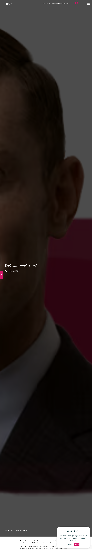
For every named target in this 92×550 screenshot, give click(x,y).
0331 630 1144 (46, 3)
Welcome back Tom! (20, 266)
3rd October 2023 (11, 271)
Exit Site (1, 275)
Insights (7, 530)
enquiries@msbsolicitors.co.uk (60, 3)
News (12, 530)
